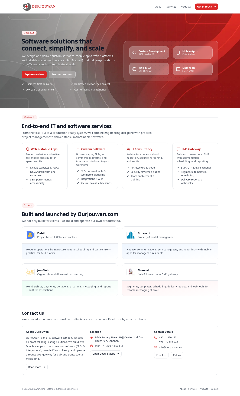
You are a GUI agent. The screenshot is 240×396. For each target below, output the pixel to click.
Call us (177, 355)
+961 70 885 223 (168, 341)
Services (171, 6)
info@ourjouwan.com (171, 347)
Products (185, 6)
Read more (34, 367)
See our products (62, 74)
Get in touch (204, 6)
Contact (214, 389)
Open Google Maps (103, 353)
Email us (161, 355)
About (158, 6)
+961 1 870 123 (168, 337)
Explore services (34, 74)
